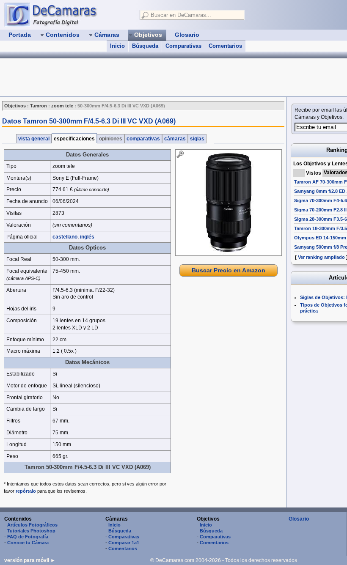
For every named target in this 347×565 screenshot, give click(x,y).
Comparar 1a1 (123, 542)
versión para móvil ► (29, 560)
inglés (87, 237)
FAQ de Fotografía (27, 536)
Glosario (299, 519)
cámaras (175, 139)
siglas (197, 139)
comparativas (143, 139)
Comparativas (183, 46)
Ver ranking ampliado (321, 257)
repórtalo (26, 491)
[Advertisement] (154, 77)
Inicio (117, 46)
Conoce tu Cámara (28, 542)
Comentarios (225, 46)
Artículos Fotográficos (32, 524)
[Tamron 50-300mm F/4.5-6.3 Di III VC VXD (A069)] (228, 202)
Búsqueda (145, 46)
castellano (64, 237)
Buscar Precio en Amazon (228, 270)
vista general (34, 139)
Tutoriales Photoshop (31, 530)
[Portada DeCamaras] (67, 14)
